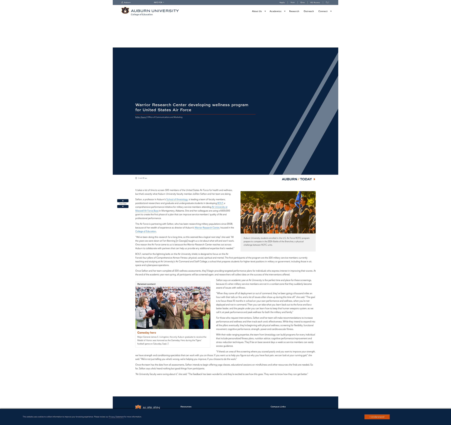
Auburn (128, 2)
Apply (282, 2)
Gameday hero (146, 332)
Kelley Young (140, 117)
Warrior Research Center (207, 227)
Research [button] (294, 11)
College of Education (145, 231)
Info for (159, 2)
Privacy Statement (116, 416)
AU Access (315, 2)
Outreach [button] (309, 11)
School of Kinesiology (177, 199)
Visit (293, 2)
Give (304, 2)
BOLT (220, 203)
